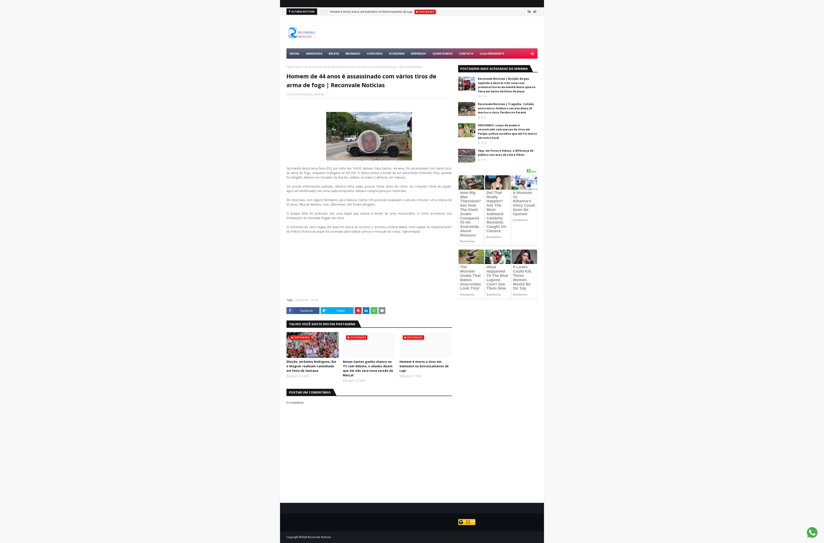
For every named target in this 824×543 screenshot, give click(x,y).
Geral (307, 67)
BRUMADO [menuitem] (352, 53)
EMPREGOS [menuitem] (418, 53)
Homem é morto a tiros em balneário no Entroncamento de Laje (424, 366)
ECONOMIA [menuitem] (396, 53)
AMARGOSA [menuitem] (314, 53)
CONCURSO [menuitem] (375, 53)
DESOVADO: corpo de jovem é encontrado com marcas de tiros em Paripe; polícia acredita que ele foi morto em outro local (507, 131)
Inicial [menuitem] (295, 53)
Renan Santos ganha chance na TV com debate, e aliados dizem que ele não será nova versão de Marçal (368, 368)
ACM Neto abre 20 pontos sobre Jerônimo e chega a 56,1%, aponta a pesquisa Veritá (384, 12)
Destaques (302, 300)
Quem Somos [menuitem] (443, 53)
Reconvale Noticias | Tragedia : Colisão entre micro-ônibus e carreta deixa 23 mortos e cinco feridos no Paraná (506, 108)
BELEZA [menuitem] (334, 53)
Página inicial (294, 67)
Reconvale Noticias (300, 94)
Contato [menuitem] (466, 53)
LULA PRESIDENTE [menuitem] (492, 53)
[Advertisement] (459, 32)
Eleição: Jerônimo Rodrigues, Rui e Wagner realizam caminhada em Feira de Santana (311, 366)
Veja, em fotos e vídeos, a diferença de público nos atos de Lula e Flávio (505, 153)
